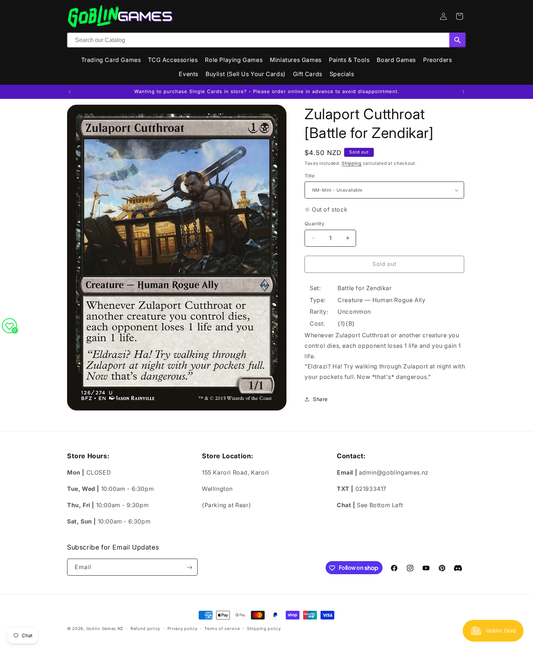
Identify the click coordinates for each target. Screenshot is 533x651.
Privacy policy (183, 628)
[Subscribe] (189, 567)
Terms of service (222, 628)
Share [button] (320, 399)
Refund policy (145, 628)
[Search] (457, 40)
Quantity (314, 223)
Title (310, 176)
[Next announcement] (463, 92)
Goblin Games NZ (105, 628)
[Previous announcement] (70, 92)
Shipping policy (264, 628)
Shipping (351, 163)
